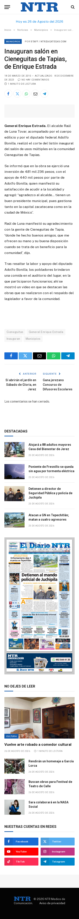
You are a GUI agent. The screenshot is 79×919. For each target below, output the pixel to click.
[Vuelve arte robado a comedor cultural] (39, 718)
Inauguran (13, 338)
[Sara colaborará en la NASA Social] (14, 807)
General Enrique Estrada (46, 332)
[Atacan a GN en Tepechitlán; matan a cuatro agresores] (14, 520)
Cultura (11, 736)
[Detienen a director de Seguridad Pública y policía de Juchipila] (14, 493)
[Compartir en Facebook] (8, 94)
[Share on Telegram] (44, 94)
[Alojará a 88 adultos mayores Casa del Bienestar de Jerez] (14, 449)
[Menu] (7, 7)
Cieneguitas (15, 332)
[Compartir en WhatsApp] (26, 94)
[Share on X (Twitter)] (17, 94)
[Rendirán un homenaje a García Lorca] (14, 766)
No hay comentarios (35, 79)
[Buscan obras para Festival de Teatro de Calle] (14, 786)
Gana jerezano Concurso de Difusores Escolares (57, 384)
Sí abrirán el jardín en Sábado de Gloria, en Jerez (20, 384)
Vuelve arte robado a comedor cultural (37, 744)
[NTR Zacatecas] (39, 7)
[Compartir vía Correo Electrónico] (35, 94)
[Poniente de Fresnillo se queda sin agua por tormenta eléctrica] (14, 471)
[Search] (72, 7)
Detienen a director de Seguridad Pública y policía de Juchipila (50, 493)
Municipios (13, 41)
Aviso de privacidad (52, 903)
